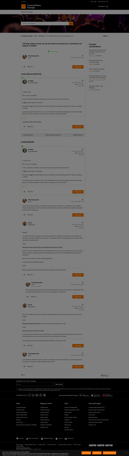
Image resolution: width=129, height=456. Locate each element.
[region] (64, 453)
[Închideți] (126, 452)
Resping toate (97, 452)
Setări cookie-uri (86, 452)
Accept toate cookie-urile (109, 452)
